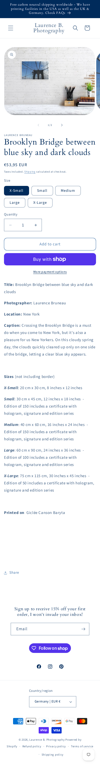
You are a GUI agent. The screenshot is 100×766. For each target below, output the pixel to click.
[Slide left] (38, 125)
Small (42, 190)
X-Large (40, 202)
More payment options (50, 272)
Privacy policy (56, 746)
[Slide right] (62, 125)
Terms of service (82, 746)
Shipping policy (53, 755)
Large (15, 202)
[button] (11, 28)
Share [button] (14, 572)
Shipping (29, 172)
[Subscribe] (83, 629)
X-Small (16, 190)
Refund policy (31, 746)
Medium (68, 190)
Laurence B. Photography (47, 740)
